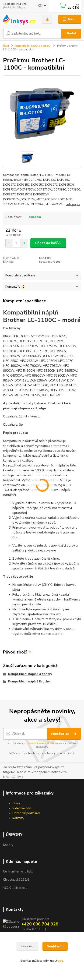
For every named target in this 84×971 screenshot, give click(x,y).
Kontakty (18, 818)
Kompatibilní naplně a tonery (32, 46)
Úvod (6, 46)
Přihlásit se (60, 734)
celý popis (73, 204)
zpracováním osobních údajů (41, 743)
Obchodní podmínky (26, 813)
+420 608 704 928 (15, 4)
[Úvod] (19, 19)
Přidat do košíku (48, 243)
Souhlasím (55, 946)
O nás (16, 803)
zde (60, 961)
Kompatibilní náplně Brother (29, 681)
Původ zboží (15, 652)
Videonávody (21, 808)
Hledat (71, 33)
